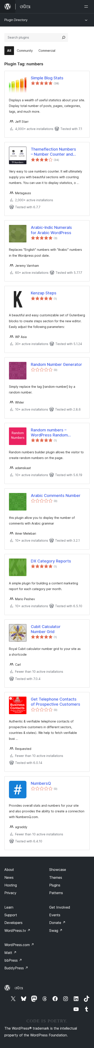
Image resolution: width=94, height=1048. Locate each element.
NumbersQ (41, 783)
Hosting (10, 885)
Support (10, 915)
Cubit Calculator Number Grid (46, 629)
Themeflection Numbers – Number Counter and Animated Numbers (53, 152)
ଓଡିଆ (19, 988)
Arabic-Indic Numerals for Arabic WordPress (51, 230)
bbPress (13, 960)
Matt (10, 952)
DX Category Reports (51, 561)
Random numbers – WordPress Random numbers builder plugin (52, 433)
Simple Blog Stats (47, 78)
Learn (8, 907)
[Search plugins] (63, 37)
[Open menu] (87, 6)
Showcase (57, 869)
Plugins (54, 885)
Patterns (56, 893)
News (9, 877)
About (9, 869)
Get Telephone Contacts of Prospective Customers (55, 701)
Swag (56, 930)
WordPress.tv (17, 930)
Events (54, 915)
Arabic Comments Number (55, 495)
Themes (55, 877)
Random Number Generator (56, 364)
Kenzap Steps (43, 293)
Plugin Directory (16, 20)
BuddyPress (16, 968)
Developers (13, 922)
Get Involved (59, 907)
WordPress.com (19, 945)
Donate (57, 922)
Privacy (10, 893)
